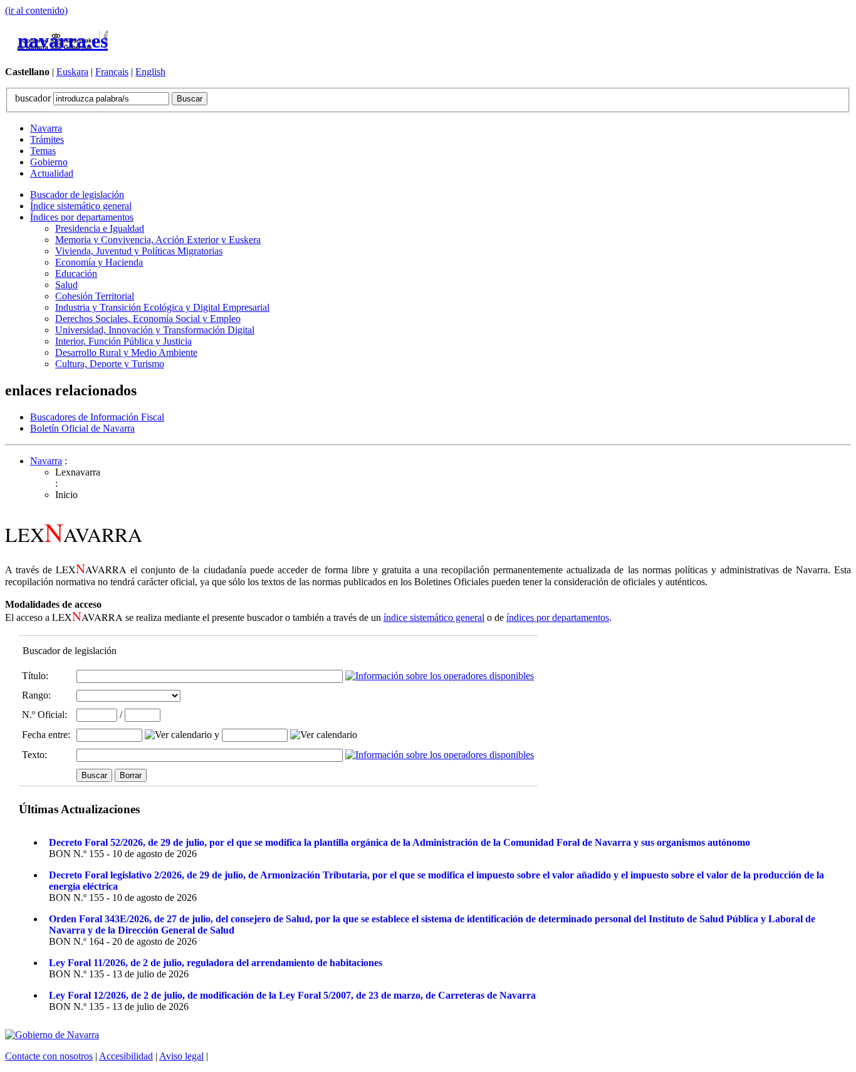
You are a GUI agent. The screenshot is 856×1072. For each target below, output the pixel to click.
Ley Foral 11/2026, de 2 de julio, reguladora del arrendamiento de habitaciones (215, 962)
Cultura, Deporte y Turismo (109, 363)
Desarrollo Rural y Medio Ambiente (126, 352)
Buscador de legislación (77, 194)
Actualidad (51, 173)
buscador (34, 98)
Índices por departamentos (81, 217)
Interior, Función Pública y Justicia (123, 341)
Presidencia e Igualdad (99, 228)
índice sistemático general (434, 617)
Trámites (47, 139)
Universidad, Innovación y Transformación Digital (154, 330)
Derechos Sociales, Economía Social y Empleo (148, 318)
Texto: (34, 754)
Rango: (36, 695)
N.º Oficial (43, 714)
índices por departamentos (557, 617)
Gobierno (49, 162)
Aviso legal (181, 1056)
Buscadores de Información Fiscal (97, 417)
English (150, 71)
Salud (66, 284)
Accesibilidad (126, 1056)
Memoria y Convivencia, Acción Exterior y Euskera (158, 239)
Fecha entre (45, 734)
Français (111, 71)
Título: (35, 675)
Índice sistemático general (81, 205)
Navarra (46, 128)
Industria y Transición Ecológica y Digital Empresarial (162, 307)
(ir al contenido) (36, 10)
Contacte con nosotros (49, 1056)
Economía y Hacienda (99, 262)
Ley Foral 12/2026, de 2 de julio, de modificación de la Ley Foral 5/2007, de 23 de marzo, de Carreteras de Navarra (292, 995)
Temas (43, 150)
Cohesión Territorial (94, 296)
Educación (76, 273)
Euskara (72, 71)
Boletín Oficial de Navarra (82, 428)
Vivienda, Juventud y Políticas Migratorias (138, 251)
